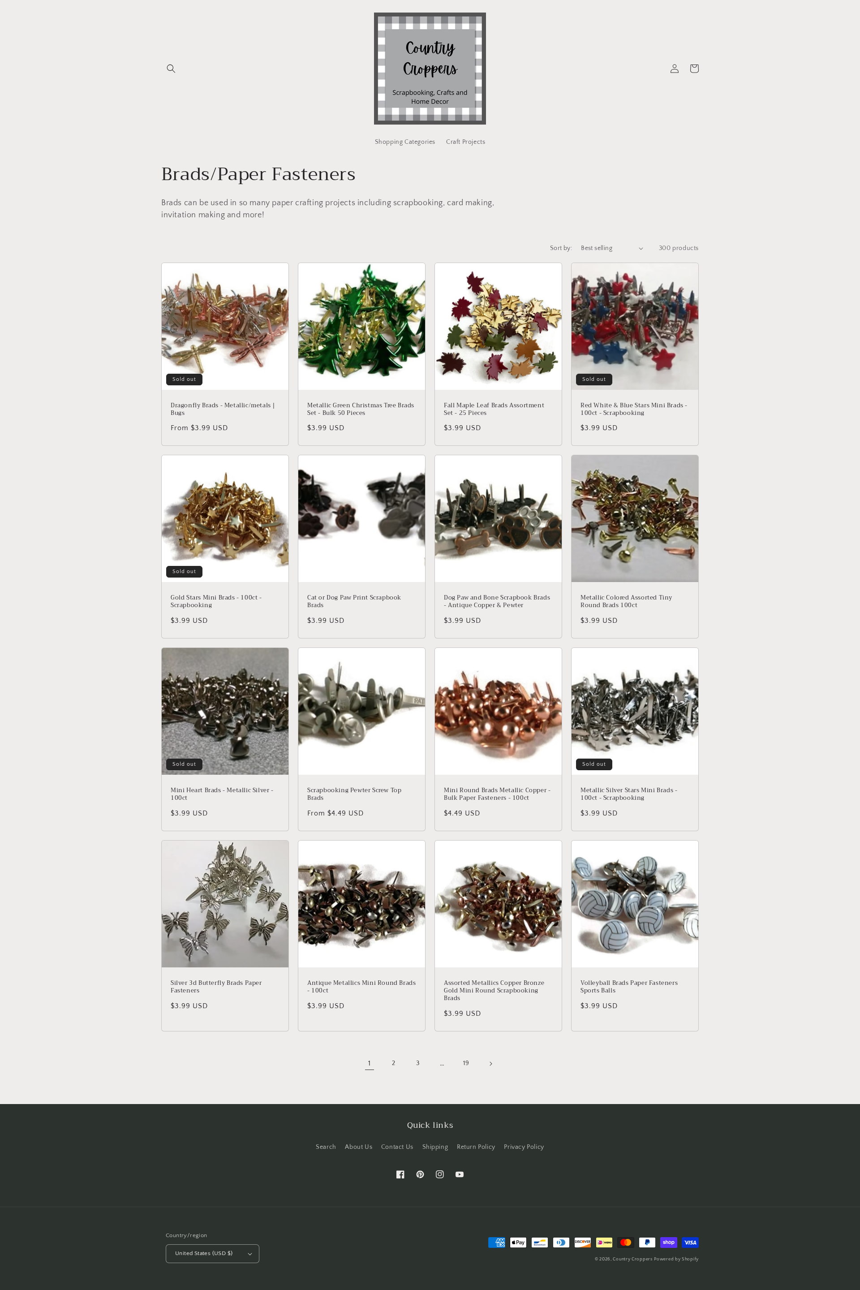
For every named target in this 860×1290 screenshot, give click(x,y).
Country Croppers (632, 1259)
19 (466, 1063)
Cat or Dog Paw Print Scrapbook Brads (354, 601)
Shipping (435, 1147)
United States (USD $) (203, 1253)
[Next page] (490, 1064)
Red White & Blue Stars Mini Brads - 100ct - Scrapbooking (634, 409)
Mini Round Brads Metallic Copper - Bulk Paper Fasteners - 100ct (497, 794)
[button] (171, 68)
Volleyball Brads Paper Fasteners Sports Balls (629, 987)
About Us (358, 1147)
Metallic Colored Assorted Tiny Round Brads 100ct (626, 601)
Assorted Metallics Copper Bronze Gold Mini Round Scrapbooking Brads (494, 990)
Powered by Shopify (676, 1259)
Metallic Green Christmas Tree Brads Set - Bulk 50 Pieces (360, 409)
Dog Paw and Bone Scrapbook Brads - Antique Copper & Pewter (497, 601)
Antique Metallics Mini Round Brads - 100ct (361, 987)
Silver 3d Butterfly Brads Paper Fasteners (216, 987)
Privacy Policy (524, 1147)
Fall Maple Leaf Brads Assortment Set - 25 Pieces (494, 409)
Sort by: (561, 248)
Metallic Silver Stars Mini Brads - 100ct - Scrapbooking (628, 794)
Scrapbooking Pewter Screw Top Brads (354, 794)
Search (326, 1147)
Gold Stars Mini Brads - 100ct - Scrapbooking (216, 601)
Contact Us (397, 1147)
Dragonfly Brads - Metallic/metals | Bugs (223, 409)
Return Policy (476, 1147)
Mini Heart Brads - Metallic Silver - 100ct (222, 794)
